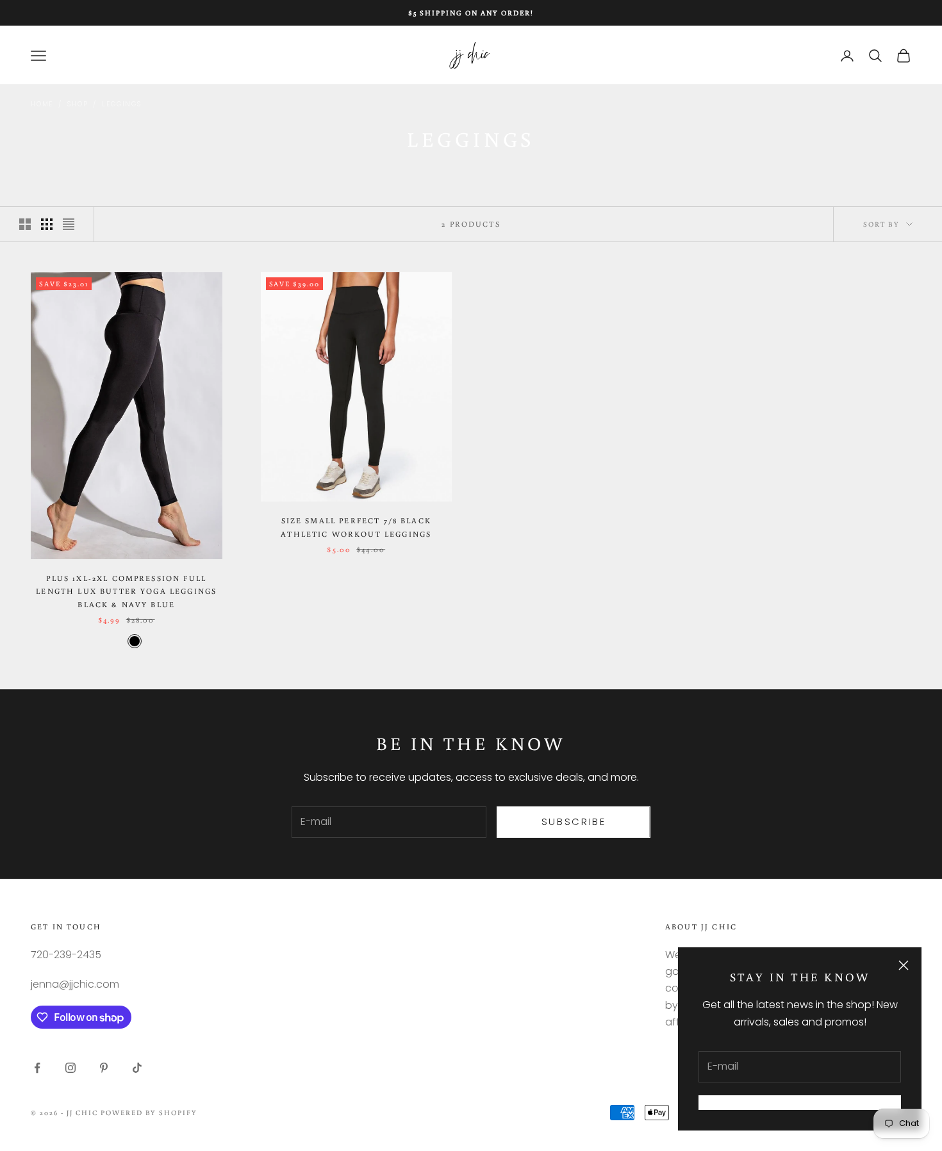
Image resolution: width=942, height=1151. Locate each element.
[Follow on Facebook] (37, 1067)
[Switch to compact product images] (68, 224)
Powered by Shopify (149, 1112)
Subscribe (573, 821)
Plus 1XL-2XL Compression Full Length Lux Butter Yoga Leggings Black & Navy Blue (126, 591)
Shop (77, 104)
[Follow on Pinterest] (103, 1067)
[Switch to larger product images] (25, 224)
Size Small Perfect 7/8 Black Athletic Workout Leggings (356, 527)
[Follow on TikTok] (137, 1067)
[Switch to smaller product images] (47, 224)
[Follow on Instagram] (70, 1067)
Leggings (121, 104)
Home (42, 104)
